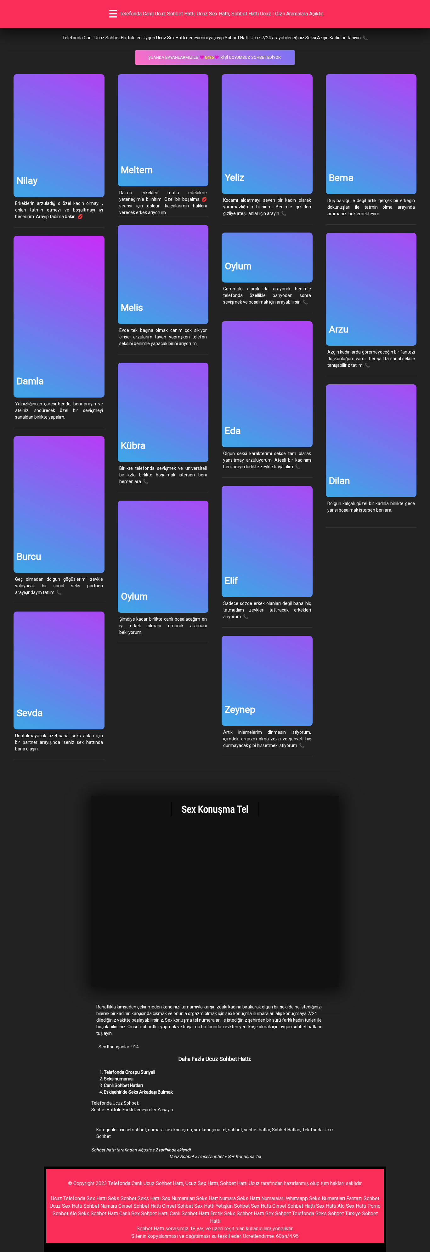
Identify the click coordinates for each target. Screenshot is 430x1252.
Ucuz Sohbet (181, 1156)
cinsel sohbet (133, 1129)
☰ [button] (113, 14)
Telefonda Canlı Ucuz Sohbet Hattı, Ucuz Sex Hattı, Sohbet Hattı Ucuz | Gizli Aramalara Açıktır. (222, 14)
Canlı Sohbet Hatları (123, 1085)
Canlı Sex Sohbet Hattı (143, 1213)
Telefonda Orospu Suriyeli (129, 1072)
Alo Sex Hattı (351, 1206)
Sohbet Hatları (286, 1129)
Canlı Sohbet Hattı (189, 1213)
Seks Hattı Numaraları (261, 1198)
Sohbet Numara (100, 1206)
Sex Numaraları (178, 1198)
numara (156, 1129)
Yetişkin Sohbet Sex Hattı (243, 1206)
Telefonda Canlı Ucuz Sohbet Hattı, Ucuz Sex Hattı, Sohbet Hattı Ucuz (184, 1183)
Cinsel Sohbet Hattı (139, 1206)
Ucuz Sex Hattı (66, 1206)
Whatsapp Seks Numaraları (315, 1198)
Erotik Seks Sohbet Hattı (237, 1213)
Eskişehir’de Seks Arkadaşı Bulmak (138, 1092)
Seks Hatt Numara (216, 1198)
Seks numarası (118, 1078)
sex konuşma (179, 1129)
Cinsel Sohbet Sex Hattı (188, 1206)
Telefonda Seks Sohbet (318, 1213)
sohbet (235, 1129)
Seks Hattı (149, 1198)
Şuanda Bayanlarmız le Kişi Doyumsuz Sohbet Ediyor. (215, 57)
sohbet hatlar (257, 1129)
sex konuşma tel (210, 1129)
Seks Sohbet (122, 1198)
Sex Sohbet (278, 1213)
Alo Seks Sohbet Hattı (94, 1213)
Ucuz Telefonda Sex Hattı (79, 1198)
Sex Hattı (326, 1206)
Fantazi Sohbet (362, 1198)
